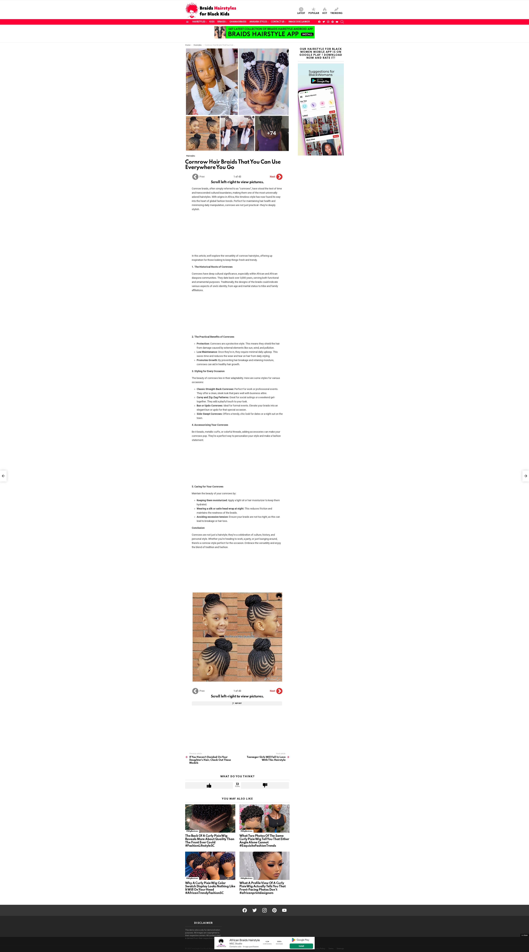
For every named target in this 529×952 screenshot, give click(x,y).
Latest (301, 13)
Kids (211, 22)
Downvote (265, 785)
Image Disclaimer (299, 22)
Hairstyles (198, 22)
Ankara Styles (258, 22)
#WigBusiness (192, 831)
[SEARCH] (342, 22)
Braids (221, 22)
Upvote (209, 785)
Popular (313, 13)
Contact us (277, 22)
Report (238, 703)
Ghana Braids (238, 22)
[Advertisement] (237, 233)
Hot (324, 13)
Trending (336, 13)
